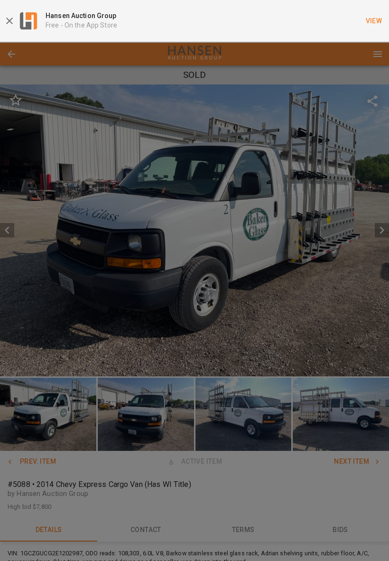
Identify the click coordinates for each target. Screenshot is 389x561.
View (374, 21)
